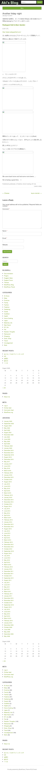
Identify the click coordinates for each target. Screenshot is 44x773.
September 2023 (9, 423)
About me (7, 397)
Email (4, 238)
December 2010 (8, 598)
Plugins (6, 276)
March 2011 (7, 591)
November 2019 (8, 453)
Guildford (6, 314)
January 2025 (8, 421)
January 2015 (8, 497)
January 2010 (8, 623)
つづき (6, 363)
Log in (6, 406)
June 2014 (7, 511)
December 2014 (8, 500)
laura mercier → (36, 193)
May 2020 (7, 441)
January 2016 (8, 475)
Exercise (6, 300)
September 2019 (9, 455)
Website (5, 245)
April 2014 (7, 515)
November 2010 (8, 600)
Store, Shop (7, 338)
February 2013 (8, 542)
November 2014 (8, 502)
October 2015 (8, 479)
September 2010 (9, 605)
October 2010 (8, 603)
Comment (6, 209)
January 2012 (8, 569)
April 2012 (7, 562)
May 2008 (7, 636)
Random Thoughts (9, 332)
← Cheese (5, 193)
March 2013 (7, 540)
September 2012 (9, 551)
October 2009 (8, 627)
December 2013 (8, 524)
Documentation (8, 273)
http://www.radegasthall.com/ (11, 32)
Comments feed (9, 410)
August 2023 (8, 426)
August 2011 (8, 580)
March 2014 (7, 517)
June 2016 (7, 466)
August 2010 (8, 607)
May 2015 (7, 488)
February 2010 (8, 620)
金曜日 (6, 358)
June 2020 (7, 439)
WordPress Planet (9, 287)
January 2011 (8, 596)
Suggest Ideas (8, 278)
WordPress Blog (9, 285)
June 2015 (7, 486)
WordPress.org (8, 412)
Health (6, 316)
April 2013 (7, 538)
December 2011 (8, 571)
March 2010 (7, 618)
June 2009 (7, 629)
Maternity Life (8, 323)
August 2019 (8, 457)
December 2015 (8, 477)
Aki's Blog (9, 2)
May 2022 (7, 428)
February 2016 (8, 473)
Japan (6, 320)
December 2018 (8, 459)
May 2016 (7, 468)
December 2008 (8, 634)
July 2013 (7, 531)
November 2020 (8, 435)
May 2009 (7, 632)
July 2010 (7, 609)
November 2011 (8, 573)
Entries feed (7, 408)
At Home (6, 296)
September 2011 (9, 578)
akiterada (12, 184)
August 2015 (8, 482)
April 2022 (7, 430)
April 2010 (7, 616)
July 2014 (7, 509)
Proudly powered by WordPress (16, 769)
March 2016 (7, 470)
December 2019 (8, 450)
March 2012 (7, 565)
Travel (6, 341)
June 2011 (7, 585)
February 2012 (8, 567)
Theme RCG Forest (31, 769)
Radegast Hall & (13, 25)
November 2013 (8, 526)
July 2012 (7, 556)
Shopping (7, 336)
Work (5, 345)
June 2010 (7, 612)
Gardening (7, 309)
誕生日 (6, 361)
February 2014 (8, 520)
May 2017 (7, 462)
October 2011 (8, 576)
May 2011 (7, 587)
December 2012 (8, 544)
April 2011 (7, 589)
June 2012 (7, 558)
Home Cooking (27, 184)
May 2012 (7, 560)
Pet (5, 329)
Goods (6, 312)
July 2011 (7, 582)
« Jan (4, 388)
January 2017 (8, 464)
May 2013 (7, 535)
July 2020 (7, 437)
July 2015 (7, 484)
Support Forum (8, 280)
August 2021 (8, 432)
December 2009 (8, 625)
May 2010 (7, 614)
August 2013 (8, 529)
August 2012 (8, 553)
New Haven (7, 325)
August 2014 (8, 506)
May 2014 (7, 513)
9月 (5, 356)
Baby (5, 298)
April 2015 (7, 491)
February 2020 (8, 446)
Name (4, 231)
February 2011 (8, 594)
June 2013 (7, 533)
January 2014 (8, 522)
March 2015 (7, 493)
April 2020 (7, 444)
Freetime (19, 184)
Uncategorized (8, 343)
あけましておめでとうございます (14, 354)
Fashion (6, 305)
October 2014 (8, 504)
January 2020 (8, 448)
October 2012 (8, 549)
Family (6, 303)
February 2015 (8, 495)
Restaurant (7, 334)
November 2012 (8, 547)
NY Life (34, 184)
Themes (6, 282)
